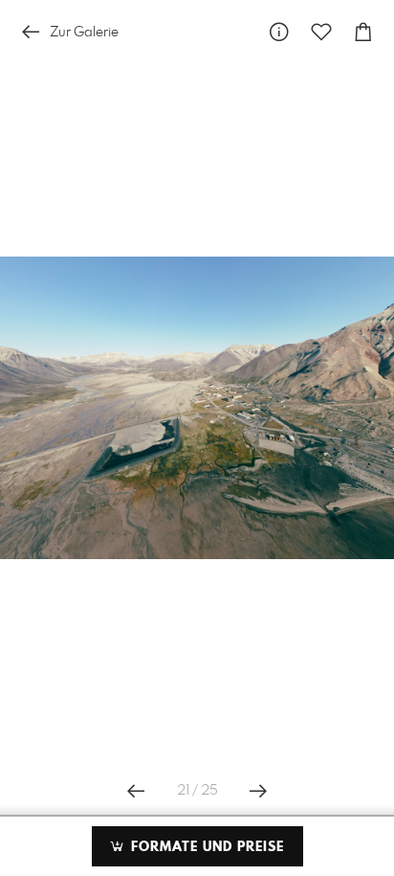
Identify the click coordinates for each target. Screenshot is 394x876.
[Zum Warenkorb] (363, 32)
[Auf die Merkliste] (321, 32)
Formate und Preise (205, 847)
